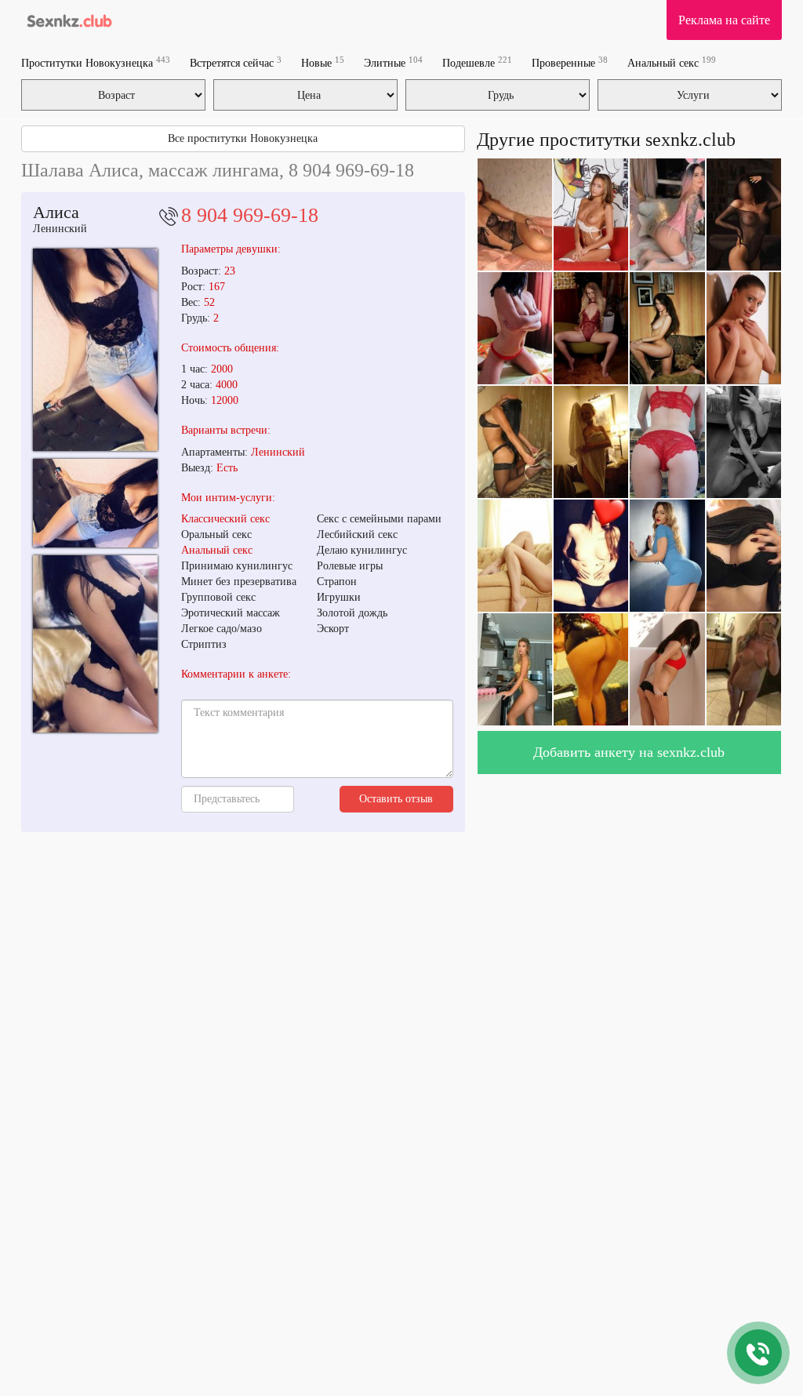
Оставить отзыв (396, 799)
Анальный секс (671, 62)
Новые (322, 62)
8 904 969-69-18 (249, 215)
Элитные (393, 62)
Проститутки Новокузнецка (95, 62)
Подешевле (477, 62)
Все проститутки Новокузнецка (243, 138)
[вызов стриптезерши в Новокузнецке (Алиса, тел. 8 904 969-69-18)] (95, 644)
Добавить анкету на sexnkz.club (629, 752)
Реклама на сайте (724, 20)
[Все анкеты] (67, 19)
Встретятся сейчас (236, 62)
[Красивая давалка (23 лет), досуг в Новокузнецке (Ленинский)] (95, 350)
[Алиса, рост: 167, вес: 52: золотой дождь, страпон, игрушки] (95, 503)
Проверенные (570, 62)
